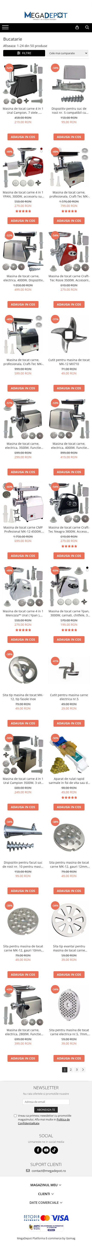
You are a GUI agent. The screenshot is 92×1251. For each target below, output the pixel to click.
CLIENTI (44, 1194)
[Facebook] (38, 1150)
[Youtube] (46, 1150)
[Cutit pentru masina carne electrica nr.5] (69, 670)
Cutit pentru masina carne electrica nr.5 (69, 697)
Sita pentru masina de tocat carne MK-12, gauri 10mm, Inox (23, 948)
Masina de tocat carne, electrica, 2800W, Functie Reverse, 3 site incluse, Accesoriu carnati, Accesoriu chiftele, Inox (23, 1032)
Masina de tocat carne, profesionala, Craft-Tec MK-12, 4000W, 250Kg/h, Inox (69, 194)
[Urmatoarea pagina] (83, 1069)
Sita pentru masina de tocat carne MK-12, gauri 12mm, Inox (69, 864)
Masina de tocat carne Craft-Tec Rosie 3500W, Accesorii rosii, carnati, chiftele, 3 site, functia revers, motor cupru (69, 278)
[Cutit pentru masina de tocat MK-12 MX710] (69, 335)
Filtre (25, 53)
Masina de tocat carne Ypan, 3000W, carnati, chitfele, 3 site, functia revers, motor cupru (69, 613)
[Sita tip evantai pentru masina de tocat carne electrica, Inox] (69, 921)
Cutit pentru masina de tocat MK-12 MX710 (69, 362)
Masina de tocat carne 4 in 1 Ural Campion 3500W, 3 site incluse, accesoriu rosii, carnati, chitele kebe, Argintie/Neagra (23, 781)
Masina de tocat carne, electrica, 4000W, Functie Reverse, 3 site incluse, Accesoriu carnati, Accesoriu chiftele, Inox (69, 446)
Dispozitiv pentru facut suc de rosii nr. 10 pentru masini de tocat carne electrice (23, 864)
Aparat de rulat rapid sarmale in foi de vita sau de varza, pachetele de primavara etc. (69, 781)
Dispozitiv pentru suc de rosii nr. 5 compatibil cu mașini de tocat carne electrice (69, 111)
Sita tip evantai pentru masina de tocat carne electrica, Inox (69, 948)
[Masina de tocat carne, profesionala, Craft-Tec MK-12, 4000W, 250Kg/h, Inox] (69, 167)
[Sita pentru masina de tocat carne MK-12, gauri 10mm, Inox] (23, 921)
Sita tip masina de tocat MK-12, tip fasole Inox (23, 697)
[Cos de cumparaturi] (77, 27)
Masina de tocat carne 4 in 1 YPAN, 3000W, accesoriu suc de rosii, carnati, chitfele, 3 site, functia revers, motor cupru (23, 194)
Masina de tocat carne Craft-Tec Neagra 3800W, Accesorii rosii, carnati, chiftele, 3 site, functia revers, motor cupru (69, 529)
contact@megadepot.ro (48, 1171)
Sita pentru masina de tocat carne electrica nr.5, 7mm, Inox (69, 1032)
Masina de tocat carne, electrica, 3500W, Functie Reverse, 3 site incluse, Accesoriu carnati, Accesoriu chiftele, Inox (23, 446)
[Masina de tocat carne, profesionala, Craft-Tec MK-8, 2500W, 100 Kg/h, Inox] (23, 335)
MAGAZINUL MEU (44, 1185)
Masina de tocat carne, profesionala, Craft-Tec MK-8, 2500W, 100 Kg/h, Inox (23, 362)
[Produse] (6, 28)
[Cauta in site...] (87, 27)
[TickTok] (54, 1150)
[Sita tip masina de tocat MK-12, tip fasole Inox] (23, 670)
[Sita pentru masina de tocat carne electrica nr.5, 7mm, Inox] (69, 1005)
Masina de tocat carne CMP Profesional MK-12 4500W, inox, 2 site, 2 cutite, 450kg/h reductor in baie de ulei (23, 529)
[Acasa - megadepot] (46, 15)
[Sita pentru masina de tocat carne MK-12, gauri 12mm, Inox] (69, 837)
